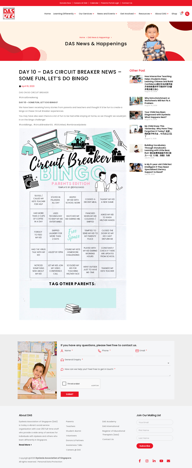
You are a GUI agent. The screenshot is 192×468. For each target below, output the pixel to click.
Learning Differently (63, 13)
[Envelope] (168, 461)
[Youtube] (161, 461)
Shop (174, 13)
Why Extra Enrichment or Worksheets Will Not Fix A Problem (157, 101)
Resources (144, 13)
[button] (187, 14)
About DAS (160, 13)
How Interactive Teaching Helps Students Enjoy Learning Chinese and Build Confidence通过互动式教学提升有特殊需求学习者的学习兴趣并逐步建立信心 (159, 83)
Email (142, 351)
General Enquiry (73, 360)
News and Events (106, 13)
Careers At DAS (80, 3)
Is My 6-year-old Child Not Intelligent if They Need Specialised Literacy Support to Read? (158, 168)
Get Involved (127, 13)
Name (68, 351)
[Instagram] (147, 461)
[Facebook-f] (140, 461)
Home (47, 13)
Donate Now (65, 3)
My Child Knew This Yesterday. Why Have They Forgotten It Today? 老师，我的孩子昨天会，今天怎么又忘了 (158, 131)
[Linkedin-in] (154, 461)
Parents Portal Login (110, 3)
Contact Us (127, 3)
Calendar (94, 3)
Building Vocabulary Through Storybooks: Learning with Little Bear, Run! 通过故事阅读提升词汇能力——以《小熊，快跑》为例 (158, 150)
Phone (105, 351)
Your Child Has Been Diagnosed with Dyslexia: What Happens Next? (158, 115)
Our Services (85, 13)
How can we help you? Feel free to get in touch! (89, 369)
